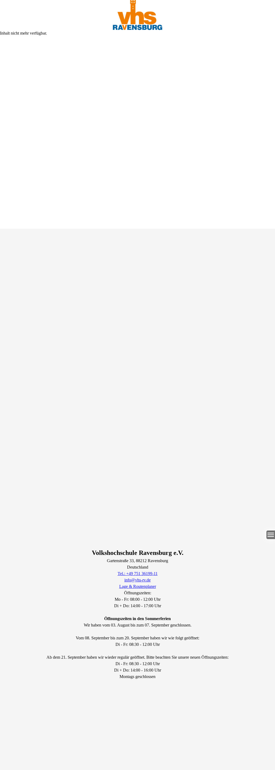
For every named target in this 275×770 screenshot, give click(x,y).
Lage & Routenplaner (137, 586)
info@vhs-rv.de (137, 580)
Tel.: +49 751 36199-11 (138, 573)
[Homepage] (137, 15)
